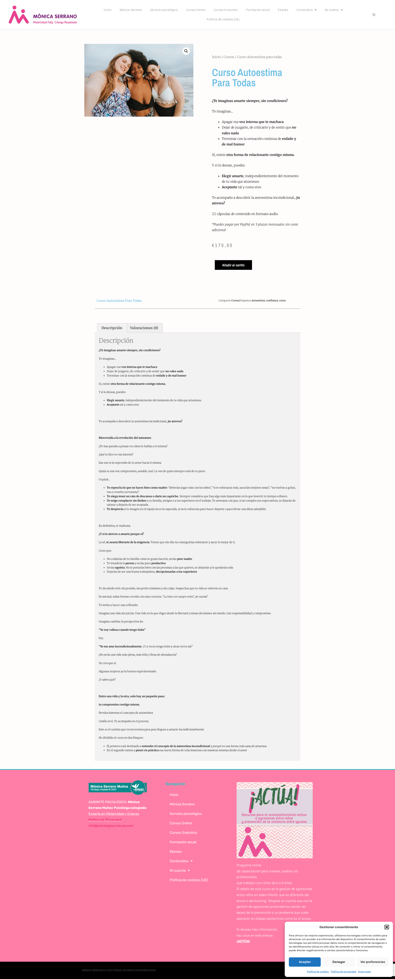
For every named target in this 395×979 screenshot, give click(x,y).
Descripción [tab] (111, 328)
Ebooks (283, 10)
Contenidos (304, 10)
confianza (272, 300)
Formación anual (258, 10)
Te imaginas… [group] (222, 111)
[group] (256, 101)
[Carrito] (373, 15)
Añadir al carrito (233, 265)
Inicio (107, 10)
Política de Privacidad (105, 820)
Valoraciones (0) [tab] (144, 328)
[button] (387, 927)
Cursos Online (195, 10)
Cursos (229, 57)
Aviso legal (364, 971)
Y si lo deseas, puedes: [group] (228, 165)
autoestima (258, 300)
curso (282, 300)
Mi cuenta (332, 10)
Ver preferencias (372, 962)
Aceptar (305, 962)
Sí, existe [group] (253, 155)
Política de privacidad (343, 971)
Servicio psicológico (164, 10)
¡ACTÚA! (243, 941)
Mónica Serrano (131, 10)
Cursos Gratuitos (226, 10)
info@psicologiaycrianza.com (110, 826)
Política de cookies (318, 971)
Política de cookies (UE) (223, 19)
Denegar (338, 962)
